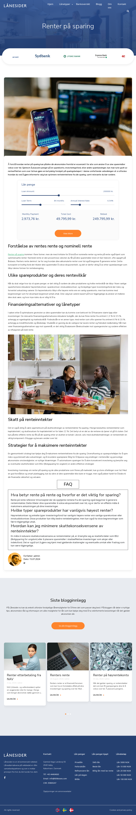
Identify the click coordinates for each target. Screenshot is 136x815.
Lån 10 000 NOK (124, 766)
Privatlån (79, 762)
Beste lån (97, 766)
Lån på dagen (81, 775)
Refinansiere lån (82, 770)
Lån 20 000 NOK (124, 770)
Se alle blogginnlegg (68, 626)
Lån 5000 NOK (123, 762)
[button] (65, 714)
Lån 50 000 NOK (124, 775)
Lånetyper (64, 4)
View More (68, 233)
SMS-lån (96, 762)
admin (37, 555)
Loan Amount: (67, 191)
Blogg (99, 4)
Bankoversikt (83, 4)
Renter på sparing (16, 254)
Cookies (113, 810)
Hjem (50, 4)
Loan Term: (43, 200)
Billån (77, 779)
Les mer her (11, 698)
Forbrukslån (80, 766)
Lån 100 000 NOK (124, 779)
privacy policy (126, 810)
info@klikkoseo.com (58, 778)
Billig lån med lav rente (103, 770)
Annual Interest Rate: (92, 200)
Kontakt (122, 4)
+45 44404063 (53, 774)
